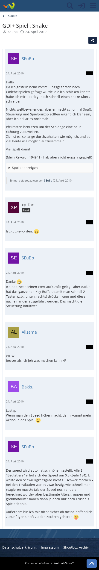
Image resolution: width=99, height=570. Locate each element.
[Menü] (93, 5)
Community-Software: (49, 563)
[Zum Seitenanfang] (92, 563)
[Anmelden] (81, 6)
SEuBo (12, 31)
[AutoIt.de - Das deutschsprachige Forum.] (8, 5)
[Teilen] (92, 40)
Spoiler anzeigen (25, 167)
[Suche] (70, 5)
